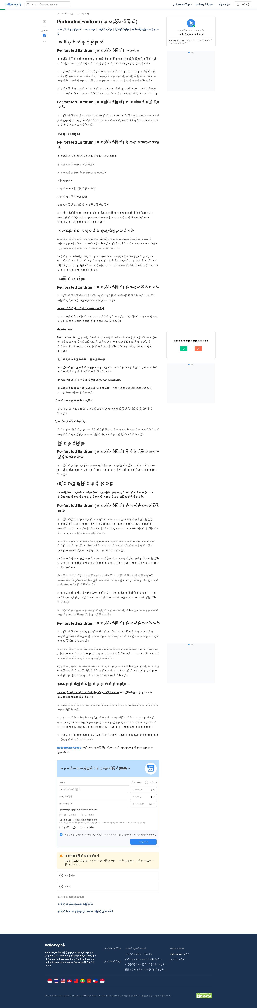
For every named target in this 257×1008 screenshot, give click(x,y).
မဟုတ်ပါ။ (89, 815)
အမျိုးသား (138, 782)
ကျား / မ (62, 782)
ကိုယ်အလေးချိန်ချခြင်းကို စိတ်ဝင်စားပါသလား (78, 809)
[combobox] (151, 797)
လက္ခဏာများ (89, 29)
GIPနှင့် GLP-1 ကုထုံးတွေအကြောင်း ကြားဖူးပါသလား (78, 820)
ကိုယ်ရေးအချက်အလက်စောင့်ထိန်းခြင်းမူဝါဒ (143, 959)
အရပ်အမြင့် (65, 796)
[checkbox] (61, 834)
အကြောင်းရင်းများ (105, 29)
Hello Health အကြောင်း (179, 954)
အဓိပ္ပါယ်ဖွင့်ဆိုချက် (68, 29)
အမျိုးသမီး (153, 782)
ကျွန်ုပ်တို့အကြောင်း (177, 959)
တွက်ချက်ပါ (143, 842)
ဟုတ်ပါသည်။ (70, 815)
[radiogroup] (144, 782)
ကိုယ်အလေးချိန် (65, 803)
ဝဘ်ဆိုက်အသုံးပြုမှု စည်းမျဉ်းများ (138, 954)
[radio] (133, 782)
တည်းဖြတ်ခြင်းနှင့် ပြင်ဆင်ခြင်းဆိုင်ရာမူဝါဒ (146, 964)
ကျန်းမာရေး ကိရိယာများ (112, 961)
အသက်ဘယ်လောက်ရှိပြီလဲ (69, 789)
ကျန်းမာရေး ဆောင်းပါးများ (112, 948)
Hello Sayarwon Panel (191, 34)
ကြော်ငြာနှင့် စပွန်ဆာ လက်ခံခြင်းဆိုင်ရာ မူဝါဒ (145, 969)
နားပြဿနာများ (85, 14)
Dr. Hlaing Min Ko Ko (177, 40)
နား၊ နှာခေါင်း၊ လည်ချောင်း (66, 14)
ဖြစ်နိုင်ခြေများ (122, 29)
